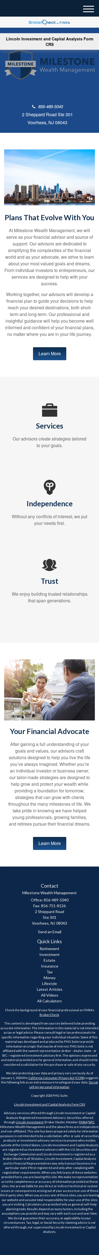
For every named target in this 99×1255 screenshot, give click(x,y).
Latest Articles (49, 989)
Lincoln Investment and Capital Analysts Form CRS (49, 41)
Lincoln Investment (29, 1122)
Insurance (49, 966)
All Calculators (49, 1001)
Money (50, 977)
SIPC (91, 1122)
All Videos (49, 995)
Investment (49, 954)
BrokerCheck (49, 1015)
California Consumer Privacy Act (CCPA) (56, 1078)
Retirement (49, 948)
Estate (49, 960)
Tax (49, 971)
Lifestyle (49, 983)
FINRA (83, 1122)
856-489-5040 (50, 106)
